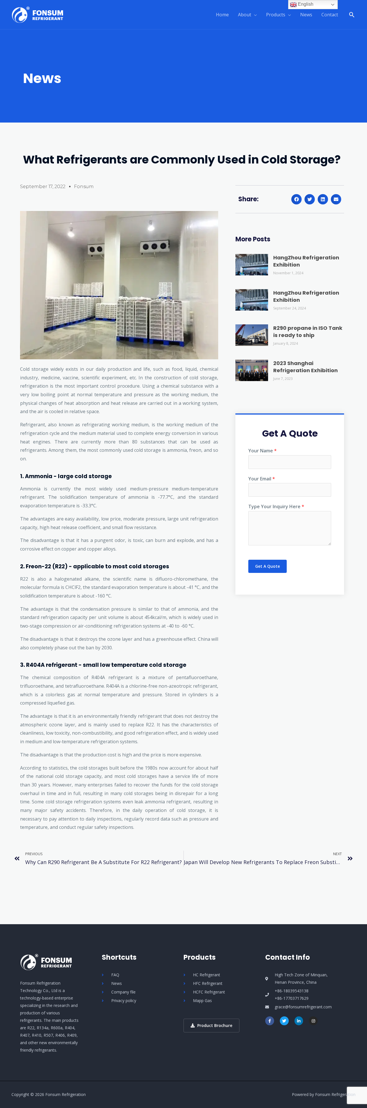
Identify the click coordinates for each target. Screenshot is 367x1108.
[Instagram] (313, 1020)
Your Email (261, 479)
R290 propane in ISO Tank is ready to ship (307, 331)
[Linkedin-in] (298, 1020)
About (244, 14)
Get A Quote (267, 566)
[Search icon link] (352, 14)
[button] (296, 199)
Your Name (262, 450)
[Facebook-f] (269, 1020)
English (305, 4)
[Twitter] (284, 1020)
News (306, 14)
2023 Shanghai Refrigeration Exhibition (305, 367)
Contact (329, 14)
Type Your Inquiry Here (276, 506)
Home (222, 14)
